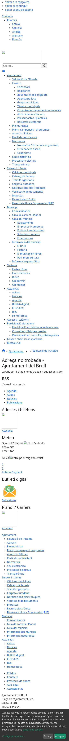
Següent (17, 472)
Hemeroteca (14, 666)
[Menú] (3, 71)
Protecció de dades (18, 681)
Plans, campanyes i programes (25, 550)
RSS (9, 663)
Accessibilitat (15, 688)
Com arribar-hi (16, 620)
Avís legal (12, 685)
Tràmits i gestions (18, 589)
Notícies (12, 398)
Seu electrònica (16, 566)
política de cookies (33, 729)
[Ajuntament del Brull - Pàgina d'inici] (22, 56)
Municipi (7, 616)
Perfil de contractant (19, 558)
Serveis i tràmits (11, 577)
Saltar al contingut (16, 6)
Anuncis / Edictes (17, 554)
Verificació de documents (22, 601)
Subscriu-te (9, 500)
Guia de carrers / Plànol (21, 624)
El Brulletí (12, 659)
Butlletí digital (15, 655)
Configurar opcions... (13, 736)
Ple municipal (15, 546)
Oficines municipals (19, 581)
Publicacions (14, 402)
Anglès (16, 31)
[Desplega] (26, 352)
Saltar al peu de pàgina (19, 9)
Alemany (17, 35)
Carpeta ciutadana (18, 593)
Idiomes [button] (12, 20)
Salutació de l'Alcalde (45, 350)
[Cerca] (44, 65)
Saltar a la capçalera (17, 2)
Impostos (13, 604)
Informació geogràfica (20, 635)
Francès (17, 39)
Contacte (7, 16)
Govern (11, 542)
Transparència (15, 573)
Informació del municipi (21, 632)
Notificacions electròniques (23, 597)
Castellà (17, 28)
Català (16, 24)
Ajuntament (16, 351)
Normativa (13, 562)
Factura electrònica (18, 608)
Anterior (7, 472)
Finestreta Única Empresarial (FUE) (28, 612)
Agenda (11, 391)
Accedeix (7, 430)
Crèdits (11, 673)
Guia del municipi (17, 628)
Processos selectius (19, 570)
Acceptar (60, 736)
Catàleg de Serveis (18, 585)
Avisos (11, 395)
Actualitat (7, 639)
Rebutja (48, 736)
